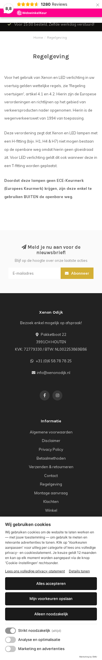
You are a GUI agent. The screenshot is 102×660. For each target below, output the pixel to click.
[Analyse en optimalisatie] (10, 640)
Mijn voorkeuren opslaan (51, 598)
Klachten (51, 501)
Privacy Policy (51, 449)
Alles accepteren (51, 583)
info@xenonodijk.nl (53, 372)
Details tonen (79, 571)
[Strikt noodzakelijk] (10, 631)
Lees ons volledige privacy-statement (35, 571)
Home (38, 38)
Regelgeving (51, 484)
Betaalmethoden (51, 458)
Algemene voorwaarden (51, 432)
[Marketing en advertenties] (10, 649)
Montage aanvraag (51, 493)
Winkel (51, 510)
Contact (51, 475)
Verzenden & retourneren (51, 466)
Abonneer (79, 273)
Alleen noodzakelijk (51, 614)
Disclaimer (51, 440)
